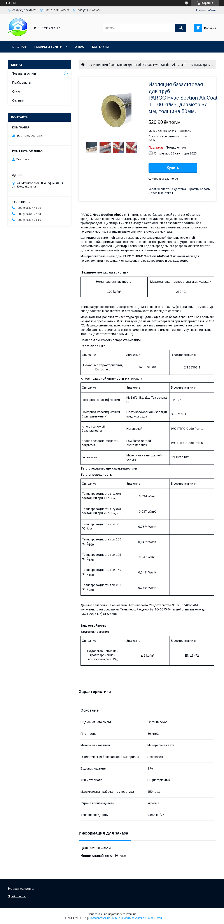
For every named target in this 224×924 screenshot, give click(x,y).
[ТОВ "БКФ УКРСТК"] (18, 35)
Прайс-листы (21, 82)
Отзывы (18, 100)
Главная (19, 46)
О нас (79, 46)
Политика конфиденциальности (142, 918)
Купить (173, 168)
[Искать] (180, 28)
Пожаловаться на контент (104, 918)
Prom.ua (131, 914)
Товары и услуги (48, 46)
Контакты (100, 46)
